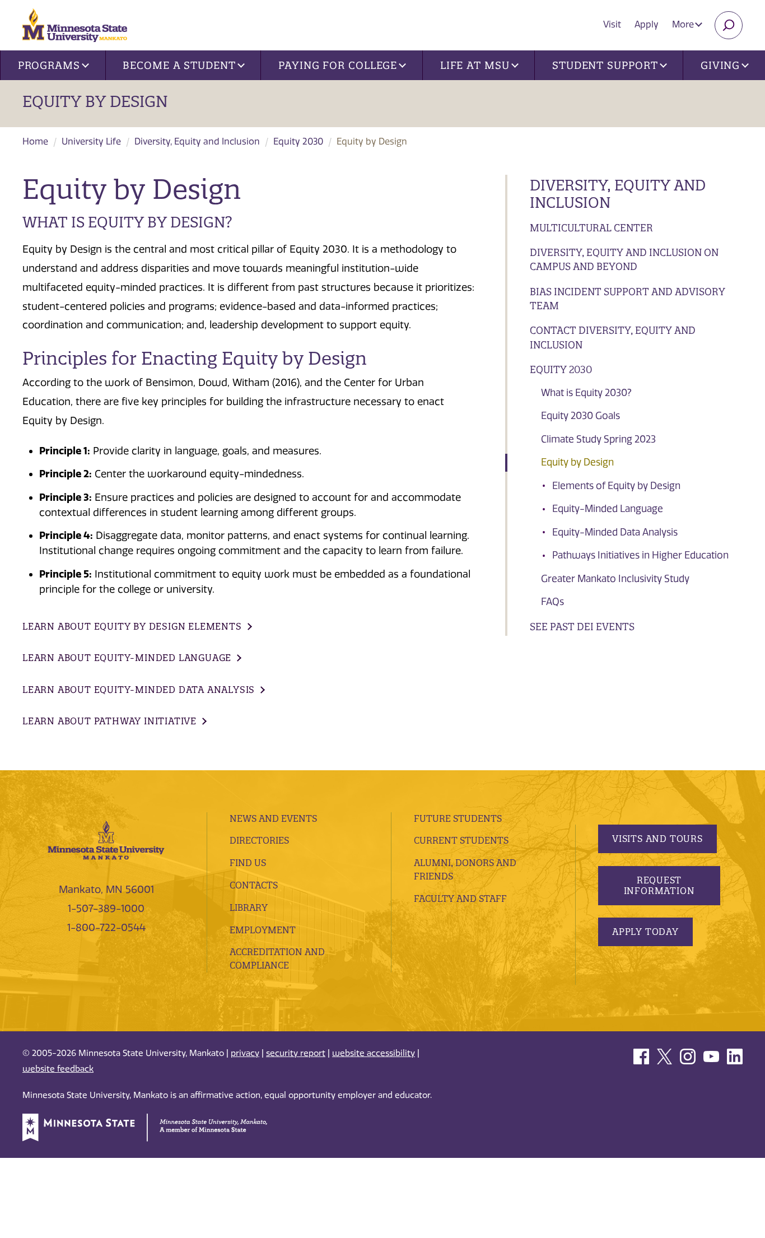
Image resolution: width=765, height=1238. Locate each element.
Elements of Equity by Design (616, 485)
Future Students (458, 818)
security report (295, 1053)
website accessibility (373, 1053)
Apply (647, 24)
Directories (259, 840)
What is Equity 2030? (586, 392)
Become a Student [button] (179, 65)
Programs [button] (49, 65)
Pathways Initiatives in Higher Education (640, 555)
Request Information (659, 885)
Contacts (254, 885)
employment (263, 930)
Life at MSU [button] (475, 65)
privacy (245, 1053)
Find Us (248, 862)
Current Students (461, 840)
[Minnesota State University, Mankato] (106, 839)
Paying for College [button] (337, 65)
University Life (91, 141)
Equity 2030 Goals (580, 415)
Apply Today (645, 931)
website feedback (58, 1069)
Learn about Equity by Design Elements (132, 626)
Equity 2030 (298, 141)
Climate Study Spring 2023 (598, 439)
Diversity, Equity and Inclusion (197, 141)
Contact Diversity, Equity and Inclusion (613, 337)
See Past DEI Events (582, 626)
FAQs (552, 601)
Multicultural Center (591, 228)
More (684, 24)
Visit (612, 24)
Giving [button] (720, 65)
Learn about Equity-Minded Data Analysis (138, 689)
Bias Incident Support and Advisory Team (627, 299)
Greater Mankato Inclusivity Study (615, 578)
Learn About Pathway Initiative (109, 721)
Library (249, 907)
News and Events (273, 818)
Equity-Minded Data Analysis (615, 532)
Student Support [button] (605, 65)
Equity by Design (95, 101)
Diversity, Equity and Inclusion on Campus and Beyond (624, 259)
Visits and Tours (657, 838)
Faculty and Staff (460, 898)
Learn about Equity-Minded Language (126, 657)
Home (35, 141)
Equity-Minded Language (607, 508)
